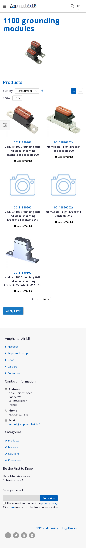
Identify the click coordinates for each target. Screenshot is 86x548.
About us (13, 347)
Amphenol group (18, 353)
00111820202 (22, 142)
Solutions (14, 453)
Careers (12, 366)
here (12, 507)
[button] (23, 161)
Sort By (8, 91)
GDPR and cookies (46, 528)
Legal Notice (69, 528)
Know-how (14, 460)
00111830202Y (63, 207)
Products (13, 440)
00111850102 (22, 272)
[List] (80, 91)
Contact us (14, 373)
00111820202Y (63, 142)
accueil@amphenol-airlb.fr (25, 424)
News (11, 360)
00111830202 (22, 207)
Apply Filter (13, 311)
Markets (13, 447)
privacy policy (49, 503)
